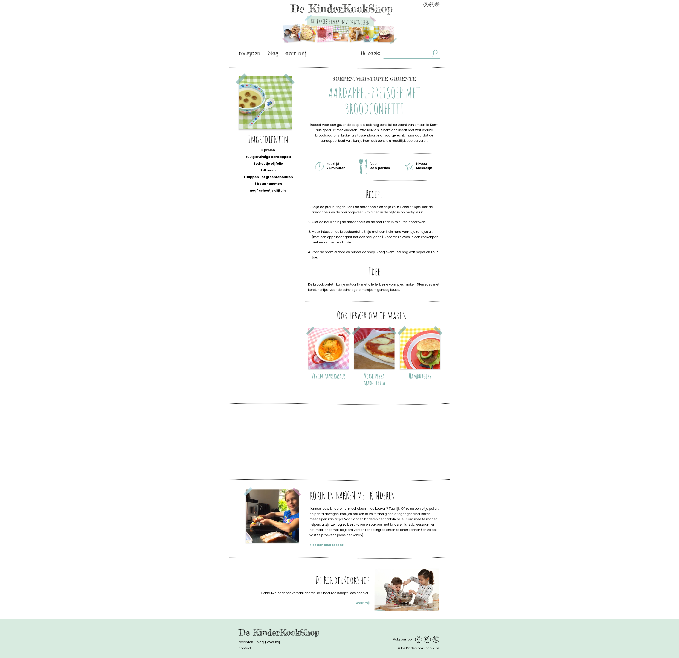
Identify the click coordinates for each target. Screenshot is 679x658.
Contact (245, 648)
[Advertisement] (268, 234)
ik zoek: (370, 53)
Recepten (249, 53)
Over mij (296, 53)
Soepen (343, 79)
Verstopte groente (386, 79)
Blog (273, 53)
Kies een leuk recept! (326, 545)
